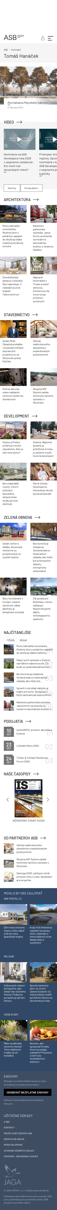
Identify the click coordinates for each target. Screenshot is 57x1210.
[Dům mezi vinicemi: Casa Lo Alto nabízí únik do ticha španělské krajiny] (13, 914)
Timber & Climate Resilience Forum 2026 (32, 759)
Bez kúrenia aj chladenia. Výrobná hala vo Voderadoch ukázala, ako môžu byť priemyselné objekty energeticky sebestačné (43, 557)
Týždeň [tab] (10, 640)
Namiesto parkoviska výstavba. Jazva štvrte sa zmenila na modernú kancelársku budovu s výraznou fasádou (33, 706)
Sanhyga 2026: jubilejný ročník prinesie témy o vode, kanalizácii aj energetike (34, 876)
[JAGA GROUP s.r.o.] (12, 1174)
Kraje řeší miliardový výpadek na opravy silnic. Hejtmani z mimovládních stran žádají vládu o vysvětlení (41, 935)
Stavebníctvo (17, 314)
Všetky (12, 187)
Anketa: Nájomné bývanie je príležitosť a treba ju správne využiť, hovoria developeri (43, 449)
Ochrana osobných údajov (19, 1150)
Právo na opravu (13, 1144)
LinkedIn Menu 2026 (27, 745)
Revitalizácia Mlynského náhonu (27, 102)
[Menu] (50, 38)
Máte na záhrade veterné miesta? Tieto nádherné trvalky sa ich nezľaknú (13, 1049)
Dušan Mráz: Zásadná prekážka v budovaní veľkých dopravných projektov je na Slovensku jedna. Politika (13, 351)
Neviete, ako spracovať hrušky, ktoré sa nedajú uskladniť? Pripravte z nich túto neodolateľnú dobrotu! (41, 1052)
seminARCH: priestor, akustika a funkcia (34, 731)
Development (16, 416)
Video (9, 122)
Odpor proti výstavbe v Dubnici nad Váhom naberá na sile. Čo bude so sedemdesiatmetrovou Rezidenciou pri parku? (33, 664)
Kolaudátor (31, 187)
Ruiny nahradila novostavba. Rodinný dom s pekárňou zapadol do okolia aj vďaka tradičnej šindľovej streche (13, 236)
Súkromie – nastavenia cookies (21, 1156)
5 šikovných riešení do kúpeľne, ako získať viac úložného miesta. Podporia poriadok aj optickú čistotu (15, 993)
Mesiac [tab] (23, 640)
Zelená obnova (18, 517)
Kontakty (9, 1127)
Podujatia (13, 721)
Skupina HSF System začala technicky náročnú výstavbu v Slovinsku (43, 395)
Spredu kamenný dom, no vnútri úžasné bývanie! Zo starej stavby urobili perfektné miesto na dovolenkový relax (41, 993)
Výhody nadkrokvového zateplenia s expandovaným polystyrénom (41, 347)
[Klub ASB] (42, 37)
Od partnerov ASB (21, 838)
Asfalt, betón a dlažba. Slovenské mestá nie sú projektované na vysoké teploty (12, 550)
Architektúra (17, 199)
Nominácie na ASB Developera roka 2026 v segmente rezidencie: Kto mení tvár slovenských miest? (19, 162)
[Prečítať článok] (28, 85)
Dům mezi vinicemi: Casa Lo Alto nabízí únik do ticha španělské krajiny (14, 932)
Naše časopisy (17, 774)
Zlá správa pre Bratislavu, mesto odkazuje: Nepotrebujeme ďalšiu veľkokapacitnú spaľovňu (42, 608)
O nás (7, 1121)
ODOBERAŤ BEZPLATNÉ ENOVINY (28, 1092)
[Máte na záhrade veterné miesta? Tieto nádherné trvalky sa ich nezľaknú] (13, 1030)
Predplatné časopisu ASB (18, 1133)
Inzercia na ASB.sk (14, 1139)
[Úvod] (14, 37)
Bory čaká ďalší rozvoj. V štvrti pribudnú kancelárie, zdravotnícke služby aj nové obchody (11, 494)
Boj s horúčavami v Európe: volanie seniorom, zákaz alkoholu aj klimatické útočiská (13, 605)
